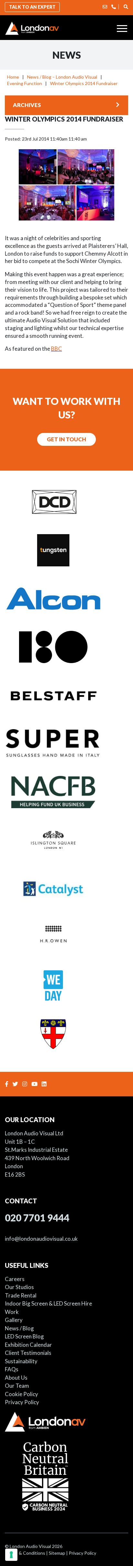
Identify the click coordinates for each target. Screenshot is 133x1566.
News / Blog (19, 1328)
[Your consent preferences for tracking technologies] (11, 1555)
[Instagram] (25, 1084)
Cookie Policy (21, 1394)
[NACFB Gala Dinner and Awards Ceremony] (66, 791)
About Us (16, 1377)
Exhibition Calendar (28, 1344)
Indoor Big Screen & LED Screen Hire (48, 1303)
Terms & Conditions (25, 1553)
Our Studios (19, 1287)
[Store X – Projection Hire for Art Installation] (66, 646)
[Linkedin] (45, 1084)
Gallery (14, 1319)
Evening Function (24, 83)
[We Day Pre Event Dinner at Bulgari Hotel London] (66, 985)
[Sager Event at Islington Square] (66, 840)
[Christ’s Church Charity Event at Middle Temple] (66, 1033)
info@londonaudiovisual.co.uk (41, 1238)
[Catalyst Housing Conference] (66, 888)
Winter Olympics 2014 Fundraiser (84, 83)
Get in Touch (66, 439)
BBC (56, 348)
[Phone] (113, 6)
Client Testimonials (28, 1352)
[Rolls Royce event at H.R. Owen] (66, 936)
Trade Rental (20, 1295)
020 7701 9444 (37, 1217)
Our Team (17, 1385)
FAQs (11, 1369)
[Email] (105, 6)
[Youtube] (35, 1084)
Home (13, 77)
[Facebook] (7, 1084)
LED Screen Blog (24, 1336)
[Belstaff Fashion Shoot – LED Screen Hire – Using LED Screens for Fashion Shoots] (66, 694)
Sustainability (21, 1361)
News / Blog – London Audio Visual (62, 77)
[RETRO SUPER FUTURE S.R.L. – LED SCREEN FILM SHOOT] (66, 743)
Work (12, 1311)
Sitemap (57, 1553)
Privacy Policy (22, 1402)
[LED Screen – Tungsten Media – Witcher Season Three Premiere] (66, 549)
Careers (15, 1279)
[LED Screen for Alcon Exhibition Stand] (66, 598)
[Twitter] (16, 1084)
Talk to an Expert (32, 7)
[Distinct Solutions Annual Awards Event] (66, 501)
